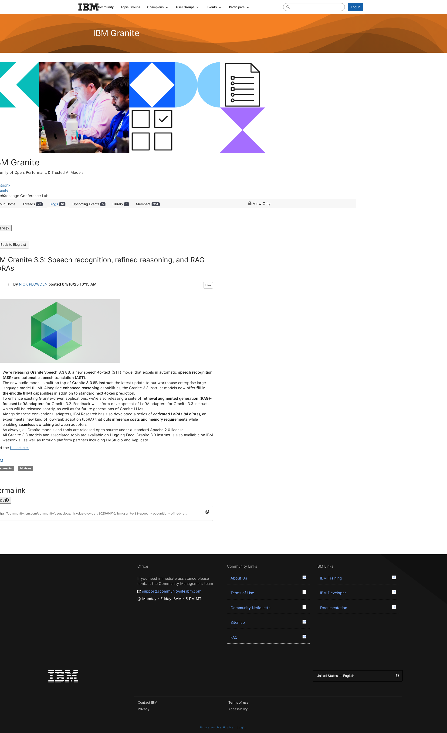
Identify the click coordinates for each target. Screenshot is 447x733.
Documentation (333, 607)
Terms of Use (242, 592)
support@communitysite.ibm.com (171, 591)
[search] (288, 6)
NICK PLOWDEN (33, 284)
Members (147, 204)
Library (119, 204)
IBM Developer (333, 592)
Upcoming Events (88, 204)
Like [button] (208, 285)
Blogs (57, 204)
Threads (31, 204)
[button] (158, 6)
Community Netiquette (250, 607)
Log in (355, 7)
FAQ (233, 637)
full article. (19, 447)
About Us (238, 578)
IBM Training (331, 578)
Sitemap (237, 622)
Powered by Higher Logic (223, 727)
